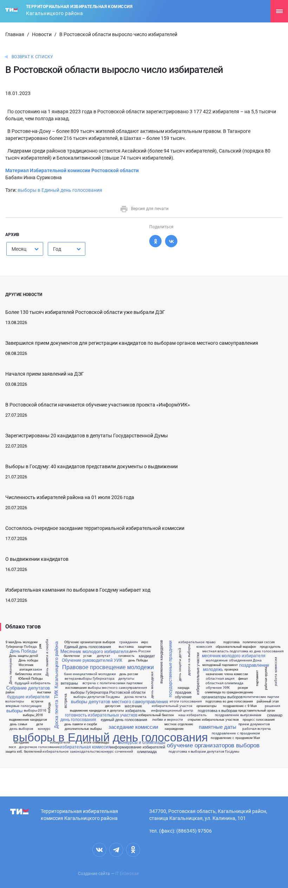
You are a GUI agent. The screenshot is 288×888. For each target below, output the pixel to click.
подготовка (231, 642)
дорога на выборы (188, 659)
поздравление (254, 664)
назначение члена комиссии (227, 673)
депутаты (126, 678)
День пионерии (10, 671)
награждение (174, 728)
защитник (144, 646)
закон (37, 669)
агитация (25, 669)
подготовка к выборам (217, 710)
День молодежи (26, 642)
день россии (128, 673)
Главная (14, 34)
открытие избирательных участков (213, 719)
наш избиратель (192, 715)
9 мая (10, 642)
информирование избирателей (137, 747)
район (10, 692)
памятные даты (217, 726)
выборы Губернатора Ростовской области (108, 692)
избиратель (135, 710)
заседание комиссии (133, 726)
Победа (30, 646)
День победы (28, 660)
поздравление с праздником (236, 733)
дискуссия (112, 705)
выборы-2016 (35, 710)
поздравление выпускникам (238, 715)
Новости (42, 34)
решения (272, 705)
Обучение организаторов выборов (89, 642)
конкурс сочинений (117, 751)
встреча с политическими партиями (113, 683)
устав (87, 655)
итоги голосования (186, 701)
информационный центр (172, 710)
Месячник (26, 664)
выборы (14, 710)
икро (144, 642)
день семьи (18, 724)
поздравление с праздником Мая (235, 737)
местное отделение (178, 724)
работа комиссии (275, 671)
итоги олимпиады (96, 742)
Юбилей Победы (30, 678)
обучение (183, 697)
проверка (231, 669)
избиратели (60, 742)
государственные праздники (170, 668)
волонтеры (14, 701)
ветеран (72, 678)
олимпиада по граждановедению (229, 692)
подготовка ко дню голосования (256, 651)
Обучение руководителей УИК (92, 660)
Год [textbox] (57, 249)
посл (12, 746)
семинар (274, 715)
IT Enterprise (127, 873)
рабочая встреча (256, 728)
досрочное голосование (39, 746)
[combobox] (24, 249)
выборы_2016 (33, 715)
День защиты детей (23, 655)
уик (39, 646)
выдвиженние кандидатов (28, 719)
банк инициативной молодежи (90, 673)
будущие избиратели (28, 696)
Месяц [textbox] (19, 249)
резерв (243, 687)
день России (140, 651)
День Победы (23, 651)
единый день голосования (124, 719)
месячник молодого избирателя (234, 655)
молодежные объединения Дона (234, 660)
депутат (103, 655)
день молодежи (151, 685)
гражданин (128, 642)
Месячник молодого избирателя (94, 651)
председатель (270, 646)
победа (49, 707)
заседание (21, 742)
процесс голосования (259, 719)
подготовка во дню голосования (229, 701)
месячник (133, 706)
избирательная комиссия (85, 747)
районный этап (268, 701)
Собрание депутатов (28, 687)
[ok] (133, 850)
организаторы (206, 705)
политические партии (261, 696)
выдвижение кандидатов (161, 662)
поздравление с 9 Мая (240, 705)
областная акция (220, 678)
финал (243, 678)
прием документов (254, 724)
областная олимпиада (224, 683)
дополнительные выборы (83, 728)
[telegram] (116, 850)
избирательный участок (172, 705)
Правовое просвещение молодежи (108, 667)
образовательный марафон (236, 646)
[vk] (99, 850)
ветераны (69, 683)
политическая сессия (259, 642)
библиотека (23, 673)
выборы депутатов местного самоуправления (119, 701)
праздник (183, 692)
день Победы (138, 660)
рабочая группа (265, 677)
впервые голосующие (24, 705)
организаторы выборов (222, 697)
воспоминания (76, 687)
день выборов (21, 728)
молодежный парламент (220, 664)
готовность (126, 655)
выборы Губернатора (96, 678)
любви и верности (167, 719)
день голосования (78, 719)
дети (39, 724)
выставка (126, 646)
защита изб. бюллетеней (23, 751)
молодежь (213, 669)
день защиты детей (179, 664)
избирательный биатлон (156, 715)
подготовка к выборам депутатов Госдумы (204, 751)
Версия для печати (150, 208)
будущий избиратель (33, 683)
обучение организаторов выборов (213, 745)
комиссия (204, 646)
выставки (44, 692)
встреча (65, 701)
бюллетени (72, 655)
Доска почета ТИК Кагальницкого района (56, 684)
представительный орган (256, 710)
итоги (37, 673)
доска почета (135, 696)
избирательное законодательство (71, 751)
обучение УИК (218, 687)
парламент (256, 678)
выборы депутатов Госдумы (96, 696)
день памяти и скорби (80, 724)
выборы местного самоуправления (117, 687)
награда (183, 687)
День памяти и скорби (46, 657)
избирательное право (197, 642)
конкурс (44, 728)
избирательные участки (197, 673)
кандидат (147, 656)
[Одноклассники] (155, 241)
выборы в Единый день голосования (60, 190)
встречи (37, 701)
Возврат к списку (32, 56)
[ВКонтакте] (171, 241)
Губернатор (14, 646)
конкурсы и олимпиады (142, 742)
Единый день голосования (87, 646)
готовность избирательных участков (101, 715)
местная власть (215, 651)
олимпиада (147, 751)
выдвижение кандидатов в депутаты (97, 710)
